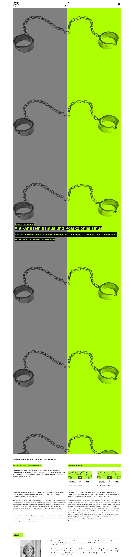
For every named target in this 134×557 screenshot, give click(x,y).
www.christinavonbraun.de (65, 555)
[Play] (80, 477)
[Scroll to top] (130, 551)
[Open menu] (118, 4)
